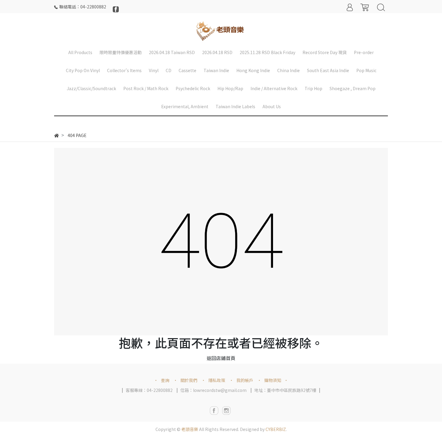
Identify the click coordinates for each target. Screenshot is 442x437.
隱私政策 (216, 380)
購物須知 (272, 380)
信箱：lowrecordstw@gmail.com (213, 390)
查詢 (165, 380)
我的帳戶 (244, 380)
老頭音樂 (189, 429)
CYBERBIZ (276, 429)
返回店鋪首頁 (221, 358)
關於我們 (188, 380)
